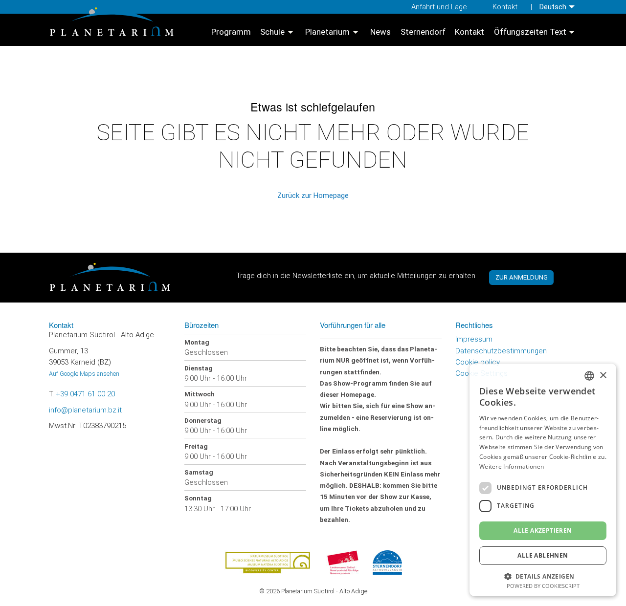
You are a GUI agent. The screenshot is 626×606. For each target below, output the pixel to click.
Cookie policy (477, 362)
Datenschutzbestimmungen (501, 350)
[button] (542, 575)
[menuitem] (558, 7)
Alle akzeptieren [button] (543, 530)
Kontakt (504, 6)
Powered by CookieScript (543, 585)
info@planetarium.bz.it (85, 410)
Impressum (473, 339)
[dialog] (543, 480)
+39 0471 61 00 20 (85, 394)
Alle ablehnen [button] (542, 555)
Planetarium (327, 32)
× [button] (602, 375)
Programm (231, 32)
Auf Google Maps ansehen (84, 373)
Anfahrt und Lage (439, 6)
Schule (272, 32)
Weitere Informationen (511, 466)
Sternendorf (423, 32)
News (380, 32)
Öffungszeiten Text (530, 32)
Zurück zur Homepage (313, 195)
